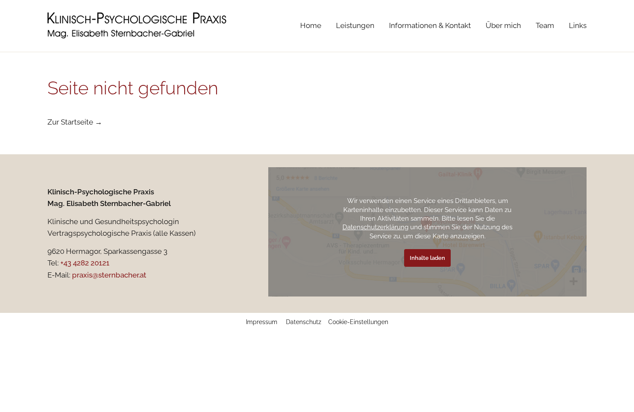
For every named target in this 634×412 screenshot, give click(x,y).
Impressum (261, 321)
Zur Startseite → (74, 122)
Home (310, 25)
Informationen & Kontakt (430, 25)
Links (578, 25)
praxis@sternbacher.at (109, 275)
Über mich (503, 25)
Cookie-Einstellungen (358, 321)
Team (545, 25)
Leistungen (355, 25)
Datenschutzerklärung (375, 227)
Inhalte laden (427, 258)
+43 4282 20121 (85, 263)
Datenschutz (303, 321)
